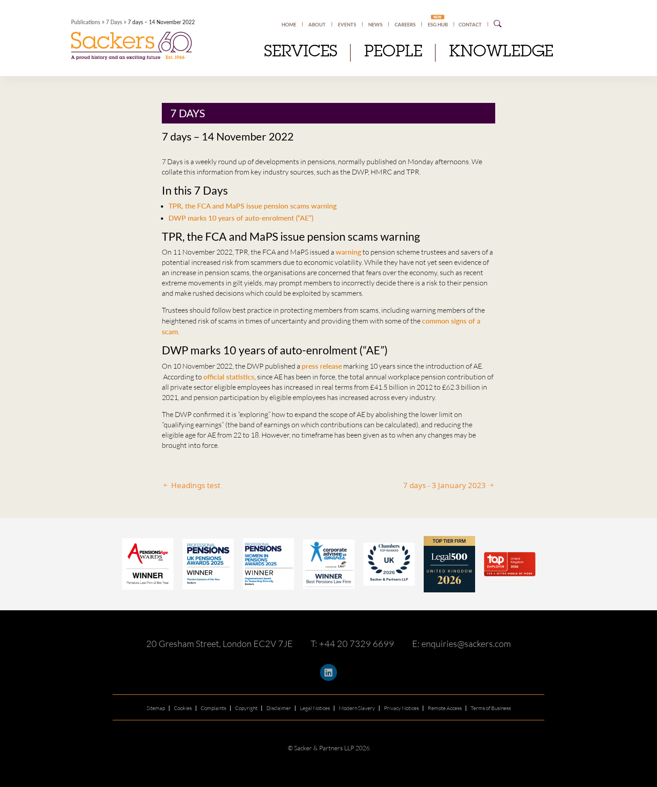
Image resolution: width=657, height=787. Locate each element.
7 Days (114, 22)
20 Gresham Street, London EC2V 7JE (219, 643)
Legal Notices (315, 708)
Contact (470, 24)
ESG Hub (438, 24)
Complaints (213, 708)
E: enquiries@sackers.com (461, 643)
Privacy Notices (401, 708)
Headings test (194, 485)
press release (322, 366)
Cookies (183, 708)
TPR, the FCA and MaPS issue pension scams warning (252, 205)
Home (289, 24)
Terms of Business (491, 708)
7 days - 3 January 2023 (445, 485)
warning (348, 251)
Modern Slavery (357, 708)
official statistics (228, 376)
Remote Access (445, 708)
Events (347, 24)
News (375, 24)
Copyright (246, 708)
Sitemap (156, 708)
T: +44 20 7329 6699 (352, 643)
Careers (405, 24)
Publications (85, 22)
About (317, 24)
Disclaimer (278, 708)
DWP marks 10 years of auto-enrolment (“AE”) (240, 217)
